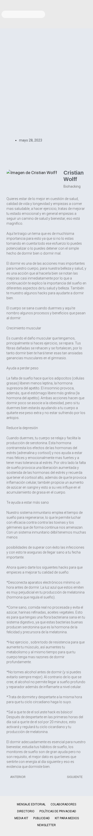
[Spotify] (87, 20)
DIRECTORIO (25, 811)
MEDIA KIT (21, 818)
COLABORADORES (63, 804)
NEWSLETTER (46, 825)
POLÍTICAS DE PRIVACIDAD (57, 811)
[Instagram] (73, 6)
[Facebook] (60, 6)
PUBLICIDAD (41, 818)
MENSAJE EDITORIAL (31, 804)
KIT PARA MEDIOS (67, 818)
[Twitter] (87, 6)
